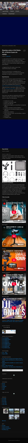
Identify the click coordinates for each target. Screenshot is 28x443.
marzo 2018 (4, 404)
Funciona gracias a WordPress (14, 440)
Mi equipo (17, 11)
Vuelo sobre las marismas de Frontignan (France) (12, 358)
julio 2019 (4, 400)
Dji (20, 320)
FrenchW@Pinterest (6, 345)
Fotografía (12, 11)
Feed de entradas (5, 426)
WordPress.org (5, 429)
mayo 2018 (4, 402)
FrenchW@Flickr (5, 340)
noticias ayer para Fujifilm (10, 88)
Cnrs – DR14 (4, 352)
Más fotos (4, 420)
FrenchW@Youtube (6, 347)
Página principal (5, 11)
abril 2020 (4, 398)
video (14, 321)
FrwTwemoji (4, 13)
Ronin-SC (10, 321)
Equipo (8, 320)
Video (14, 320)
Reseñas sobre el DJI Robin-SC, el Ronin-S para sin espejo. (11, 52)
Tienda (11, 320)
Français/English (12, 13)
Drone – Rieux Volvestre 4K (7, 365)
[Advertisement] (14, 31)
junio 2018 (4, 401)
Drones (3, 383)
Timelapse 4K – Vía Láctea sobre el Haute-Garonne (12, 366)
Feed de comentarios (6, 428)
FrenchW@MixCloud (6, 343)
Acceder (3, 425)
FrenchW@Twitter (5, 346)
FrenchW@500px (5, 338)
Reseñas (6, 321)
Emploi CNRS (5, 353)
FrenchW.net (7, 7)
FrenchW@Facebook (6, 339)
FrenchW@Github (5, 342)
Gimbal (3, 321)
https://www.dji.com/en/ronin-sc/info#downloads (11, 85)
